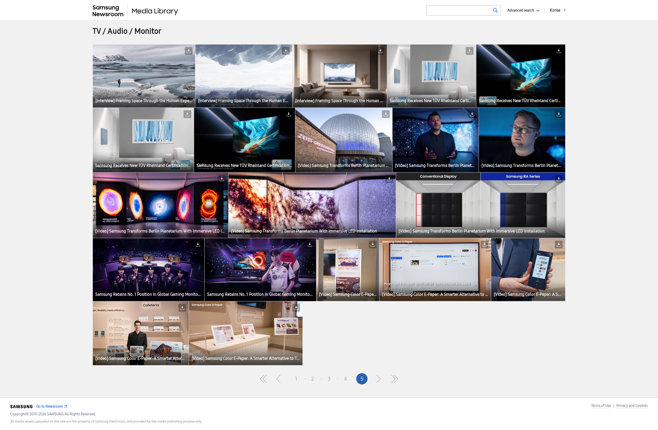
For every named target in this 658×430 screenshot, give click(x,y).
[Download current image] (189, 51)
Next (378, 378)
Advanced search (520, 10)
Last (394, 378)
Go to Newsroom (49, 406)
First (263, 378)
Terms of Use (601, 406)
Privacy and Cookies (632, 406)
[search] (495, 10)
